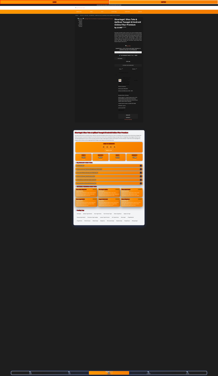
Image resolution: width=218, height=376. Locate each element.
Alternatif (149, 373)
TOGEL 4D (76, 15)
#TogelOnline (79, 220)
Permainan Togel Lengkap (93, 217)
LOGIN (54, 2)
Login (69, 373)
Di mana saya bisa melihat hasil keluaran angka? (86, 183)
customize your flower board (128, 65)
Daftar (109, 373)
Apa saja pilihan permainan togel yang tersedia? (86, 179)
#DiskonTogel (95, 220)
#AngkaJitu (102, 220)
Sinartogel (79, 213)
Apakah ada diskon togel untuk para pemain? (85, 176)
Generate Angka (109, 150)
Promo (30, 373)
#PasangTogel (135, 220)
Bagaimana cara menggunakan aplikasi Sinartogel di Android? (89, 169)
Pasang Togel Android (81, 217)
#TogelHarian (127, 220)
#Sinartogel (123, 217)
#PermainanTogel (110, 220)
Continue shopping (128, 119)
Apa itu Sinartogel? (80, 165)
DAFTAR (163, 2)
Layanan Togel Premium (105, 217)
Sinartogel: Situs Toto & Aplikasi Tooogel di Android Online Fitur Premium (109, 4)
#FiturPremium (87, 220)
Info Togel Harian (115, 217)
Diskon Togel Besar (117, 213)
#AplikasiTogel (119, 220)
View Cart (128, 115)
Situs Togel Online (97, 213)
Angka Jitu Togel (127, 213)
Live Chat (187, 373)
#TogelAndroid (131, 217)
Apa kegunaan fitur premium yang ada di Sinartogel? (87, 172)
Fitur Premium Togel (108, 213)
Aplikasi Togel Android (87, 213)
